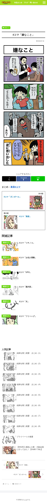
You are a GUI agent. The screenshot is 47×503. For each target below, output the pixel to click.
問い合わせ (34, 2)
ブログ (26, 2)
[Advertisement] (23, 15)
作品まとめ (18, 2)
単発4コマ (6, 27)
